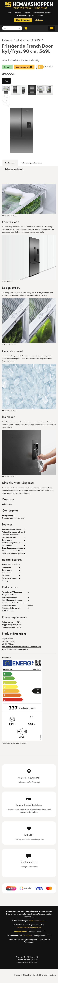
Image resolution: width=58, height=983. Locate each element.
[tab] (10, 163)
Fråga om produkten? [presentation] (14, 169)
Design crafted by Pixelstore (27, 962)
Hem (9, 12)
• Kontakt (26, 12)
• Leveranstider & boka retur (41, 12)
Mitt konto (39, 20)
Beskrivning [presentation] (10, 163)
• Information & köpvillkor (25, 15)
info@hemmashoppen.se (37, 920)
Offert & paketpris (23, 20)
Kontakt (36, 975)
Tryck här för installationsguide (15, 649)
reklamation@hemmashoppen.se (29, 927)
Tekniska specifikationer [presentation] (31, 163)
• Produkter (17, 12)
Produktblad (48, 67)
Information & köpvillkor (22, 975)
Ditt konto (43, 975)
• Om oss (39, 15)
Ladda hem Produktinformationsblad (15, 743)
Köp (6, 80)
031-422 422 (27, 935)
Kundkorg (52, 975)
